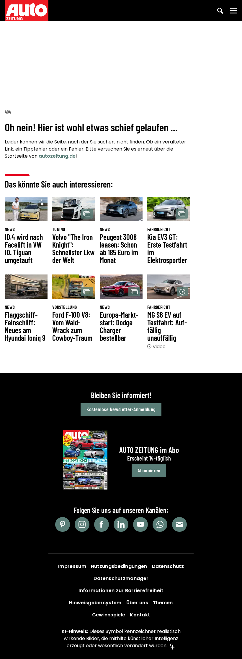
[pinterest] (62, 524)
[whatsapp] (160, 524)
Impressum (72, 566)
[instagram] (82, 524)
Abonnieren (149, 470)
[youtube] (140, 524)
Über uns (137, 602)
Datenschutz (168, 566)
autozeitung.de (57, 156)
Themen (163, 602)
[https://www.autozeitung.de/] (26, 10)
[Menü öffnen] (233, 10)
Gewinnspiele (108, 614)
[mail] (179, 524)
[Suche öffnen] (220, 11)
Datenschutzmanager (121, 578)
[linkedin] (121, 524)
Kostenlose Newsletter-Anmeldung (121, 409)
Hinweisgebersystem (95, 602)
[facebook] (101, 524)
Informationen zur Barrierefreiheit (121, 590)
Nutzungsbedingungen (119, 566)
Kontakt (140, 614)
